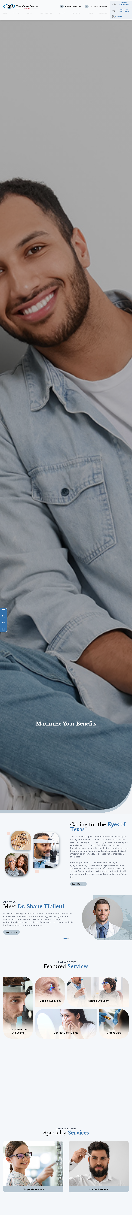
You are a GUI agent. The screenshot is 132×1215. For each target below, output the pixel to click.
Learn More (77, 884)
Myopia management (124, 4)
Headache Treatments (124, 10)
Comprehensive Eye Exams (18, 1031)
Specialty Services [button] (46, 13)
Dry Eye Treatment (98, 1189)
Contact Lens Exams (66, 1032)
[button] (65, 938)
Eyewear (62, 13)
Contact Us (103, 13)
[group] (33, 1169)
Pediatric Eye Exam (98, 1000)
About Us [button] (16, 13)
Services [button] (29, 13)
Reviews (90, 13)
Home (5, 13)
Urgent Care (114, 1032)
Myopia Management (33, 1189)
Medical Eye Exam (50, 1000)
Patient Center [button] (75, 13)
